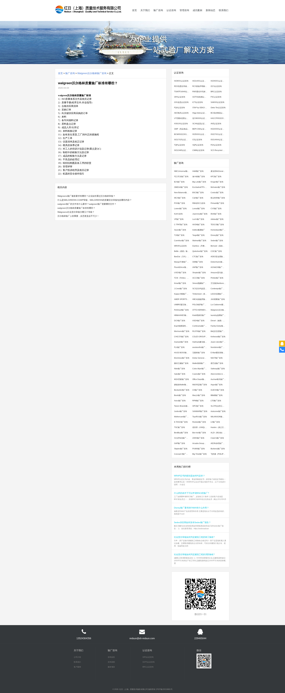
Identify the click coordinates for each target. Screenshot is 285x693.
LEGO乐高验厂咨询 (218, 294)
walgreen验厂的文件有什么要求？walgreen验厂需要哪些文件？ (86, 204)
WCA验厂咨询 (179, 198)
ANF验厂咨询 (197, 267)
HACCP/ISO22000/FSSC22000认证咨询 (219, 118)
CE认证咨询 (197, 140)
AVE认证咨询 (216, 124)
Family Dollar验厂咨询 (219, 326)
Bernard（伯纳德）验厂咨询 (219, 246)
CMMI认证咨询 (198, 150)
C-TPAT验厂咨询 (180, 225)
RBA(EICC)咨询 (198, 203)
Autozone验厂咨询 (218, 411)
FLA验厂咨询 (179, 347)
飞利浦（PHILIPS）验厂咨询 (219, 454)
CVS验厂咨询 (216, 209)
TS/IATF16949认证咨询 (182, 92)
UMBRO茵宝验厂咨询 (182, 305)
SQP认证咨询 (197, 145)
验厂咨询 (158, 10)
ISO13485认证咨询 (181, 150)
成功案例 (197, 10)
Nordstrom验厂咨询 (218, 347)
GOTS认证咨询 (148, 662)
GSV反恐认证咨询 (181, 102)
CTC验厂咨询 (197, 257)
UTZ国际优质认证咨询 (182, 118)
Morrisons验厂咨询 (181, 331)
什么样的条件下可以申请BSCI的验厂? (191, 493)
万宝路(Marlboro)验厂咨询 (219, 283)
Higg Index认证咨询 (200, 113)
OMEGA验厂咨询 (181, 187)
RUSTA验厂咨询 (198, 331)
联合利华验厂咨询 (218, 198)
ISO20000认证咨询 (218, 129)
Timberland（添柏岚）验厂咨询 (200, 294)
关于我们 (145, 10)
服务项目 (111, 667)
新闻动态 (210, 10)
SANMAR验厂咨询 (199, 411)
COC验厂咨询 (216, 251)
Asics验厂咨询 (180, 401)
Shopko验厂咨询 (199, 273)
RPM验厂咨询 (198, 401)
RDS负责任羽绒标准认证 (182, 86)
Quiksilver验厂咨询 (200, 251)
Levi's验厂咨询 (198, 219)
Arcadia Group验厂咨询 (200, 443)
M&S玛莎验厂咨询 (199, 385)
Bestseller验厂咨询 (181, 390)
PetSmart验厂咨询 (181, 310)
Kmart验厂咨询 (180, 283)
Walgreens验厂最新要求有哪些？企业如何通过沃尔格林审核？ (86, 196)
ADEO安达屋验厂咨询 (219, 257)
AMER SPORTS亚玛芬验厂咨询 (182, 299)
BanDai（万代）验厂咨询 (182, 257)
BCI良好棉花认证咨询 (219, 113)
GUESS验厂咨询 (217, 390)
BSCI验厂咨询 (198, 193)
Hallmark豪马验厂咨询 (200, 342)
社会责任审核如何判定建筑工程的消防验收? (194, 554)
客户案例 (77, 667)
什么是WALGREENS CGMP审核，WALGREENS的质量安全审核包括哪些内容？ (94, 200)
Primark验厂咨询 (217, 203)
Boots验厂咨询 (180, 395)
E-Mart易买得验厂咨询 (219, 353)
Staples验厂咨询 (180, 449)
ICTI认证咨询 (197, 102)
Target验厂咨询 (198, 235)
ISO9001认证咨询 (181, 81)
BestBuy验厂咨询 (181, 433)
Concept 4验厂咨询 (182, 454)
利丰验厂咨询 (216, 214)
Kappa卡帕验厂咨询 (182, 294)
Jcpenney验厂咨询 (199, 214)
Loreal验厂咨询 (198, 209)
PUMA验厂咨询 (198, 449)
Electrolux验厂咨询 (181, 358)
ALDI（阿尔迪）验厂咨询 (219, 433)
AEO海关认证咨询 (181, 113)
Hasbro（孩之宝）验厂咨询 (219, 427)
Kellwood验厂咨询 (218, 337)
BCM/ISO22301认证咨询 (182, 134)
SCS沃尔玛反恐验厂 (200, 289)
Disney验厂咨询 (217, 235)
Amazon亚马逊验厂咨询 (219, 273)
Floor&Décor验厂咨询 (182, 267)
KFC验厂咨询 (216, 177)
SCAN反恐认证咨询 (200, 124)
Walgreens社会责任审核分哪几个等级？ (75, 212)
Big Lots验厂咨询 (199, 182)
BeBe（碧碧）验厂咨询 (182, 251)
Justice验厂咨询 (180, 411)
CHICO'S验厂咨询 (181, 337)
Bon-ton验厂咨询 (199, 433)
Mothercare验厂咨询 (182, 417)
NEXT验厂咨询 (217, 358)
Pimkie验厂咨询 (217, 278)
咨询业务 (111, 657)
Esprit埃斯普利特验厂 (182, 326)
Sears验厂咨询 (180, 230)
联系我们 (223, 10)
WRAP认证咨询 (180, 246)
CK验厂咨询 (197, 390)
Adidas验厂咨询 (217, 219)
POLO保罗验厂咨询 (200, 305)
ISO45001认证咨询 (218, 81)
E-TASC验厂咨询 (181, 422)
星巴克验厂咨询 (217, 363)
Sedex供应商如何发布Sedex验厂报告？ (192, 522)
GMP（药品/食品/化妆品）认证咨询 (182, 129)
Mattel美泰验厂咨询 (200, 363)
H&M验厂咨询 (198, 171)
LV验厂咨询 (215, 422)
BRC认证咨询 (216, 92)
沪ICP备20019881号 (164, 689)
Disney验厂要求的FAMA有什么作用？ (191, 508)
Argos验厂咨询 (217, 385)
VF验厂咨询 (178, 219)
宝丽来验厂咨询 (198, 353)
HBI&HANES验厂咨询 (182, 315)
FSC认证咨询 (216, 97)
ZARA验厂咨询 (198, 438)
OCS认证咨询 (216, 86)
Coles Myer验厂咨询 (200, 369)
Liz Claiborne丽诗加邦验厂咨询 (219, 305)
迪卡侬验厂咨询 (198, 177)
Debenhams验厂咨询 (219, 262)
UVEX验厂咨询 (180, 273)
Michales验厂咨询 (218, 187)
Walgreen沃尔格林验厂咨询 (91, 73)
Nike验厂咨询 (179, 369)
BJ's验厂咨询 (179, 182)
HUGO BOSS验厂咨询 (182, 353)
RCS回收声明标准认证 (200, 86)
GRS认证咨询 (179, 97)
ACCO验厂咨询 (198, 278)
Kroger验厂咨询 (217, 182)
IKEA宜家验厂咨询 (181, 379)
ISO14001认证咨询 (200, 81)
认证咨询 (171, 10)
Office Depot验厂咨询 (200, 379)
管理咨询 (184, 10)
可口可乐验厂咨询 (181, 177)
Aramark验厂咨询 (181, 342)
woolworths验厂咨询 (200, 347)
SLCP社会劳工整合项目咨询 (219, 406)
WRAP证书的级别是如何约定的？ (189, 476)
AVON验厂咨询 (198, 225)
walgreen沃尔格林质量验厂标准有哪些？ (76, 208)
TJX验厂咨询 (179, 235)
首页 (134, 10)
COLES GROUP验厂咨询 (200, 337)
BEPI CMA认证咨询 (200, 129)
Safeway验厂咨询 (218, 369)
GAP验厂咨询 (179, 443)
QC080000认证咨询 (200, 118)
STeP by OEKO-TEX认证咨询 (200, 108)
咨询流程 (111, 662)
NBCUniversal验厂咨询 (182, 171)
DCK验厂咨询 (179, 321)
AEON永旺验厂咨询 (218, 443)
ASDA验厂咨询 (198, 321)
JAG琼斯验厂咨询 (218, 299)
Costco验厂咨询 (217, 193)
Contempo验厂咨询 (218, 289)
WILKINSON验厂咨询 (219, 417)
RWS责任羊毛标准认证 (200, 92)
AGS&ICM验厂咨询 (218, 267)
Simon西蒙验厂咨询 (200, 283)
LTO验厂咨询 (216, 401)
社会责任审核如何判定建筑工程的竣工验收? (194, 537)
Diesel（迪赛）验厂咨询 (219, 321)
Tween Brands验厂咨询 (182, 406)
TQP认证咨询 (179, 145)
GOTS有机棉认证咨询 (200, 97)
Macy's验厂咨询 (198, 395)
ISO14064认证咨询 (218, 140)
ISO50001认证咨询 (200, 134)
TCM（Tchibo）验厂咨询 (182, 278)
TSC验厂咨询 (179, 427)
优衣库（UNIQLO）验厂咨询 (200, 427)
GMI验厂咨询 (197, 262)
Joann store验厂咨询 (219, 342)
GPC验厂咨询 (197, 406)
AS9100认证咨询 (181, 124)
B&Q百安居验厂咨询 (219, 331)
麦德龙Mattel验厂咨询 (182, 385)
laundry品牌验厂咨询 (219, 315)
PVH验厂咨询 (179, 203)
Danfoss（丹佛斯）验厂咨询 (200, 246)
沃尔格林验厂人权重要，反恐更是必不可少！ (78, 216)
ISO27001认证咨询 (218, 134)
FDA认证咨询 (216, 145)
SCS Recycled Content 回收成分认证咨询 (219, 150)
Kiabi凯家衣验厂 (198, 315)
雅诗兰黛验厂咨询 (181, 363)
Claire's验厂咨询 (217, 438)
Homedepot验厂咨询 (219, 230)
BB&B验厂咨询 (217, 395)
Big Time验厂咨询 (199, 454)
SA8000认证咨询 (217, 102)
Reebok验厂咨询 (199, 422)
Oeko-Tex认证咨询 (218, 108)
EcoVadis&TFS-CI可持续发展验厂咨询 (200, 187)
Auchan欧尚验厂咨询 (219, 379)
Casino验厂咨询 (198, 374)
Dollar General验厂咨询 (200, 358)
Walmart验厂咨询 (199, 241)
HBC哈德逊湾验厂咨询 (200, 299)
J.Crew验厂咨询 (180, 289)
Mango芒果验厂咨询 (182, 262)
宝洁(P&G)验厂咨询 (182, 438)
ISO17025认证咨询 (181, 140)
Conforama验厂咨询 (200, 326)
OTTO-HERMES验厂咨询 (200, 310)
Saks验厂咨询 (179, 374)
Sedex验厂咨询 (217, 241)
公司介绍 (77, 657)
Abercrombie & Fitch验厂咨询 (219, 374)
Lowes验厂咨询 (180, 209)
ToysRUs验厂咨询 (199, 417)
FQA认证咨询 (179, 108)
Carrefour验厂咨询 (181, 241)
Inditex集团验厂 (198, 230)
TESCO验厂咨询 (217, 225)
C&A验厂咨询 (197, 198)
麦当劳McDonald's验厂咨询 (219, 171)
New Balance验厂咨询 (182, 193)
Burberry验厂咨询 (218, 449)
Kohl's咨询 (178, 214)
